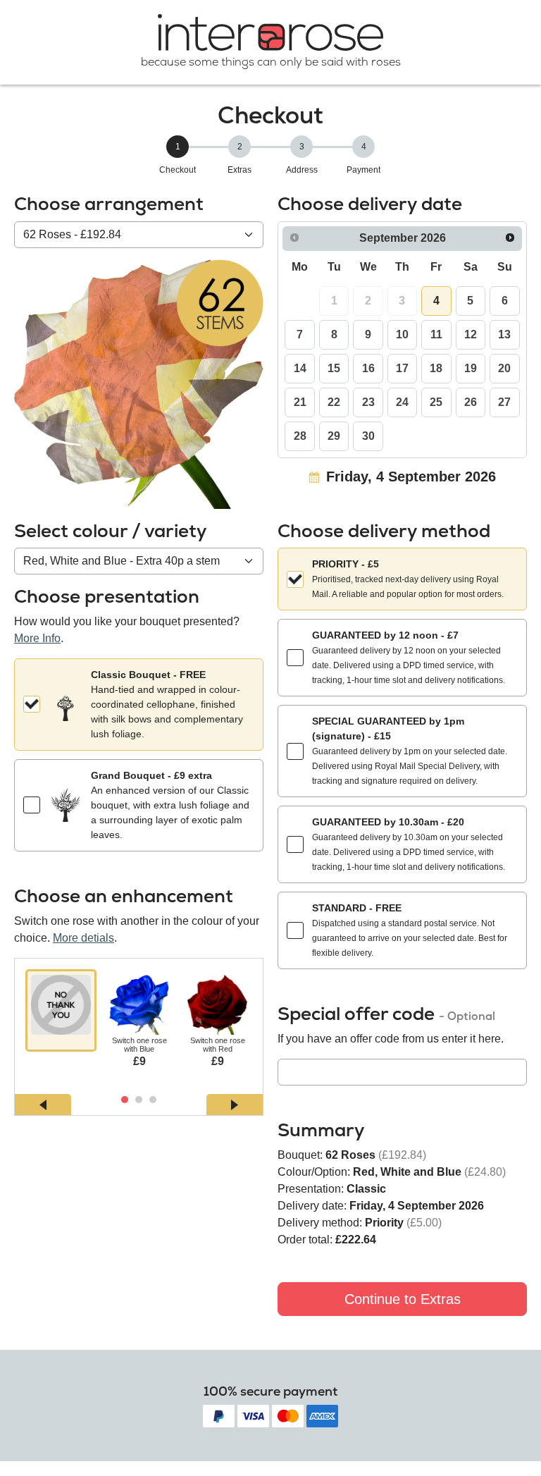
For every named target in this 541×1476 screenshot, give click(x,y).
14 (300, 368)
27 (504, 402)
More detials (83, 938)
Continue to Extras (402, 1299)
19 (470, 368)
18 (436, 368)
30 (368, 436)
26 (470, 402)
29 (334, 436)
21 (300, 402)
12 (470, 334)
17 (402, 368)
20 (504, 368)
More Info (37, 638)
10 (402, 334)
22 (334, 402)
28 (300, 436)
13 (504, 334)
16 (368, 368)
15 (334, 368)
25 (436, 402)
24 (402, 402)
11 (436, 334)
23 (368, 402)
